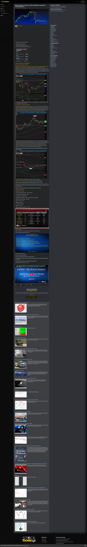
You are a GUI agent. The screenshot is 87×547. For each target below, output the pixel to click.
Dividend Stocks (53, 28)
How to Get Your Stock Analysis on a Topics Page (58, 7)
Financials (52, 32)
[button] (7, 4)
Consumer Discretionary (54, 52)
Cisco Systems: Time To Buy (20, 337)
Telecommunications (54, 35)
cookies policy (25, 545)
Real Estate (52, 53)
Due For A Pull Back (18, 326)
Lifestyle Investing (53, 56)
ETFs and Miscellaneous (54, 41)
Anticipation (17, 390)
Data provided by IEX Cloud (60, 543)
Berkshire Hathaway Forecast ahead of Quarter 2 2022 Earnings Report (28, 445)
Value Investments (53, 58)
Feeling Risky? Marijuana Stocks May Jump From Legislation (26, 521)
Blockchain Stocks (53, 65)
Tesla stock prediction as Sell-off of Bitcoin (23, 411)
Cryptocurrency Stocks (54, 64)
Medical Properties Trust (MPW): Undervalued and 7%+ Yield (26, 348)
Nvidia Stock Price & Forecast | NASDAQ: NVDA (23, 423)
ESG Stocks (52, 62)
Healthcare (52, 34)
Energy (52, 36)
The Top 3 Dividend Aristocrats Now (21, 302)
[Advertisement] (31, 34)
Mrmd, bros (17, 475)
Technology (52, 33)
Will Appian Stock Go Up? (19, 370)
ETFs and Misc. (53, 54)
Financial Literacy (53, 59)
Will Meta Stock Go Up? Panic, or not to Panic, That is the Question (27, 314)
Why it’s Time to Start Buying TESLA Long (22, 499)
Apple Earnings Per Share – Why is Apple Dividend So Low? (25, 378)
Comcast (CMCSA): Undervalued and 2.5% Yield (23, 359)
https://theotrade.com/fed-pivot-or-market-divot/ (24, 256)
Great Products (53, 60)
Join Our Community (32, 297)
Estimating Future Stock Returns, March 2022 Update (24, 509)
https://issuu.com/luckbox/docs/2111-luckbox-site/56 (25, 182)
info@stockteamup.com (64, 540)
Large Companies (53, 29)
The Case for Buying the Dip (20, 435)
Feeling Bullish (53, 26)
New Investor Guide (53, 66)
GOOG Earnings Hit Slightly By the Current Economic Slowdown (26, 399)
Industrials (52, 31)
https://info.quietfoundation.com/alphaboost (33, 180)
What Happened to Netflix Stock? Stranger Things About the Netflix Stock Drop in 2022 (31, 463)
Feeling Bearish (53, 27)
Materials (52, 38)
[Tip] (31, 284)
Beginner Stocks (53, 61)
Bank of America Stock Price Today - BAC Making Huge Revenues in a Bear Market (30, 487)
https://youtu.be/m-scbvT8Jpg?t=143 (22, 232)
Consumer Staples (53, 51)
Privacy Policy (44, 540)
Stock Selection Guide (54, 57)
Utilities (52, 37)
